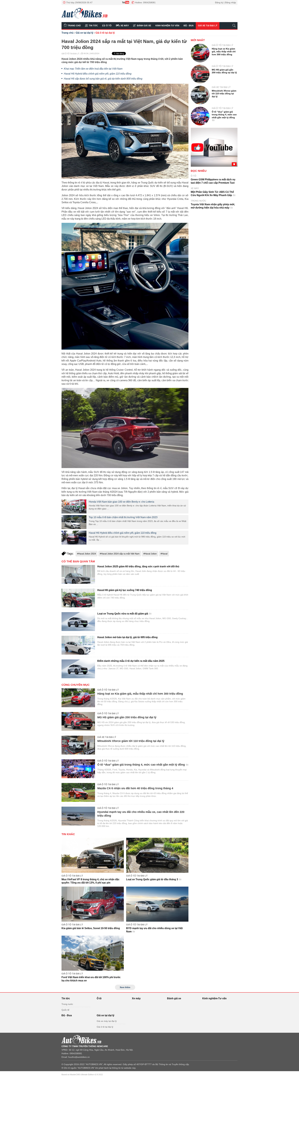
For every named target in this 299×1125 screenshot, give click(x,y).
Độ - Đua (189, 25)
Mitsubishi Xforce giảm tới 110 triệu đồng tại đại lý (130, 741)
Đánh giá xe (144, 25)
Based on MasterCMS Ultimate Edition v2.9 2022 (82, 1074)
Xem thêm (125, 987)
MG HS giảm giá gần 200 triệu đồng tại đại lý (126, 717)
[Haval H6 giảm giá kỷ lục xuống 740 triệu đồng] (78, 598)
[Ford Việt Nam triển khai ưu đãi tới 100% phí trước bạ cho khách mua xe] (93, 953)
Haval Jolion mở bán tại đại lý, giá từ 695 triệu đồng (127, 637)
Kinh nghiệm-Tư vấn (167, 25)
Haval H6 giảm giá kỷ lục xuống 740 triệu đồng (124, 590)
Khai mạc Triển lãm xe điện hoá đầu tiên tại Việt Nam (93, 68)
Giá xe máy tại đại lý (107, 1021)
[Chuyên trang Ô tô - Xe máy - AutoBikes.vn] (84, 13)
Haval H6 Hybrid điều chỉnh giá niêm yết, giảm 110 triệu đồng (97, 73)
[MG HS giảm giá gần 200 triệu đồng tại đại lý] (78, 721)
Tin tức (93, 25)
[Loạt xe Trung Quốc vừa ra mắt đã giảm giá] (78, 621)
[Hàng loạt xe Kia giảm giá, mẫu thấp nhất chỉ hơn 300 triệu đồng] (78, 697)
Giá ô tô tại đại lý (105, 32)
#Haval (164, 553)
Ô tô (109, 25)
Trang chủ (74, 25)
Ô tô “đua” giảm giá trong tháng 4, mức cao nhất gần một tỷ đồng (141, 764)
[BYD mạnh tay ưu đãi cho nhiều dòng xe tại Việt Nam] (157, 904)
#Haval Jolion (150, 553)
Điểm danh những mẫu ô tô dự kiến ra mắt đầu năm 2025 (130, 661)
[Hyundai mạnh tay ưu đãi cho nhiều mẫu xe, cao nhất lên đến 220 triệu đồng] (78, 816)
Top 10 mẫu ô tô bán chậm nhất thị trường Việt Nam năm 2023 (123, 517)
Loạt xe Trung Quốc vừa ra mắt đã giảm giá (123, 613)
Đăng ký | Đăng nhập (225, 2)
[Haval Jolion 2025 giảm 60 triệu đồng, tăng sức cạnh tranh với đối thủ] (78, 574)
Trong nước (198, 200)
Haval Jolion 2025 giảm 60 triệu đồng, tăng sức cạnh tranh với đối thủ (138, 566)
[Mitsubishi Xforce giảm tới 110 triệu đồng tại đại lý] (78, 745)
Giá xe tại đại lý (207, 25)
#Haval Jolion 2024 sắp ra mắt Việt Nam (120, 553)
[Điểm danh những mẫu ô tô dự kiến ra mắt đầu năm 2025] (78, 668)
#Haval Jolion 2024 (86, 553)
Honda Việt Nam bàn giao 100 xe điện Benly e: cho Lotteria (121, 501)
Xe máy (125, 25)
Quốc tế (65, 1010)
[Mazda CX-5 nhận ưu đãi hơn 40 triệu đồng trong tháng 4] (78, 792)
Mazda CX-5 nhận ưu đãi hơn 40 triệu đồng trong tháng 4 (135, 788)
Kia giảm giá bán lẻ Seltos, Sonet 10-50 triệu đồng (91, 928)
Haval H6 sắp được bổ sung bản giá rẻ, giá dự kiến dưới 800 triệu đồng (103, 78)
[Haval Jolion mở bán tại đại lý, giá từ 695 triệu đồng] (78, 645)
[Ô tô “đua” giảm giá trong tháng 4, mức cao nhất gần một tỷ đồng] (78, 768)
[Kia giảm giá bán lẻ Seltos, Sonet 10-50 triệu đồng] (93, 904)
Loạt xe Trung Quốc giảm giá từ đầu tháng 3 (152, 879)
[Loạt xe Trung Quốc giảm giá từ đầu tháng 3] (157, 855)
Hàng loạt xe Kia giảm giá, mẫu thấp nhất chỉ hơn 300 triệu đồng (140, 693)
